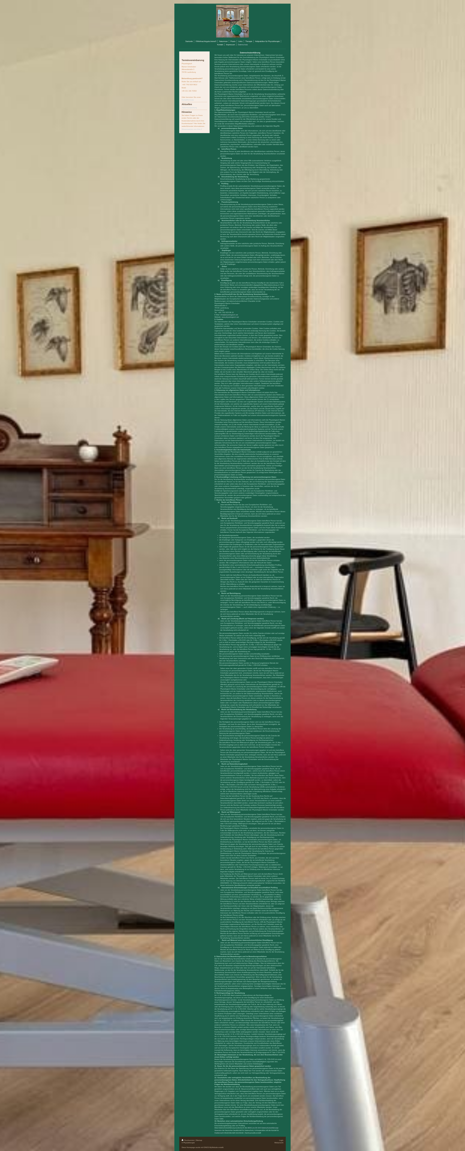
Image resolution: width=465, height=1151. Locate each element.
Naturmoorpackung (189, 108)
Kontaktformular (188, 100)
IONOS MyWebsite (210, 1147)
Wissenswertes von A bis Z (192, 129)
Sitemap (199, 1140)
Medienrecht (219, 1133)
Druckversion (189, 1140)
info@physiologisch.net (229, 315)
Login (281, 1140)
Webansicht (278, 1143)
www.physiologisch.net (230, 317)
